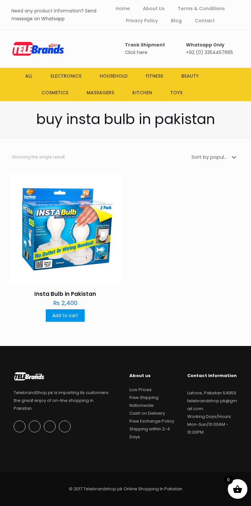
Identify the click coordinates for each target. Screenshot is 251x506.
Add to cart (65, 315)
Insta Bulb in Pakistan (65, 294)
